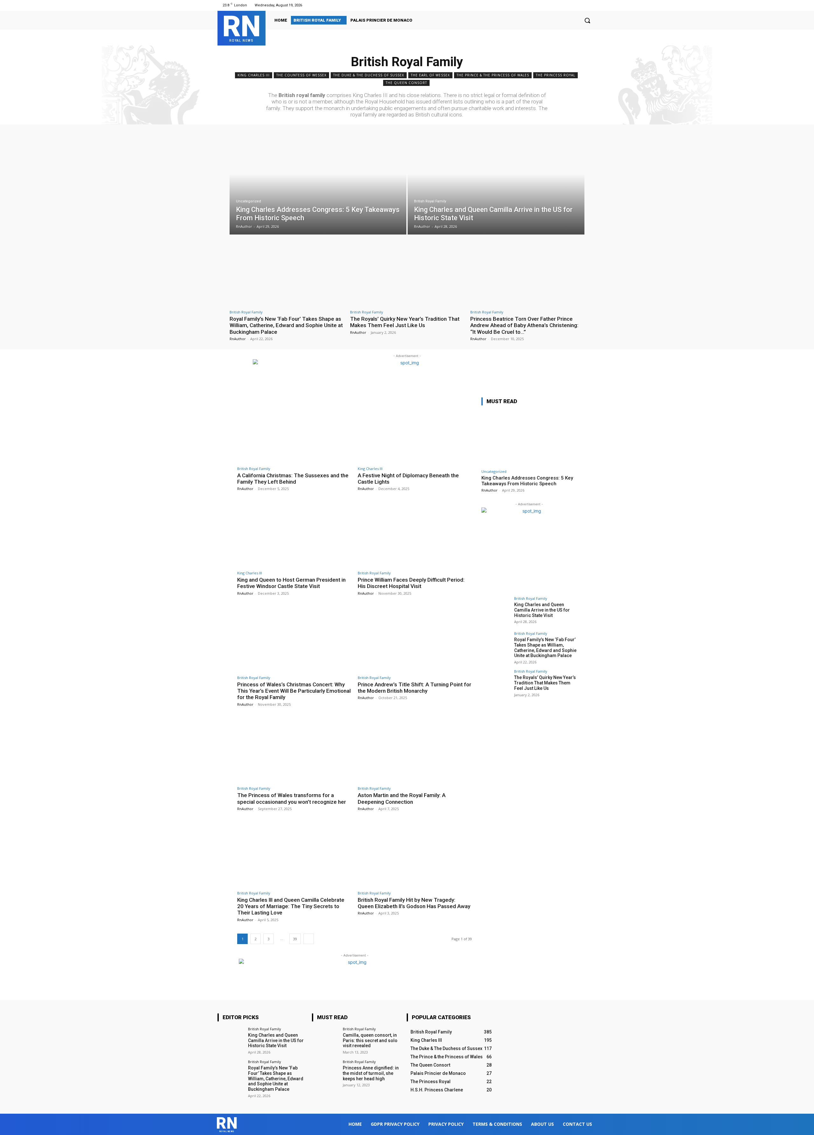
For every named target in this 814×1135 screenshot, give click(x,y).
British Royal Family (430, 201)
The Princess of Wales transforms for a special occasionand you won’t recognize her (291, 798)
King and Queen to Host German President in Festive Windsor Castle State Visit (291, 583)
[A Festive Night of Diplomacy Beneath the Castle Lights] (415, 430)
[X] (585, 5)
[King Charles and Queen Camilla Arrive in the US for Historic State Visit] (496, 184)
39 (295, 938)
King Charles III (254, 75)
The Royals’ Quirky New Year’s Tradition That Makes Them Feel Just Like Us (404, 322)
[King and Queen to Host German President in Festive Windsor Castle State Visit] (294, 534)
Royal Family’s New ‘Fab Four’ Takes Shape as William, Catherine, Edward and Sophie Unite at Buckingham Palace (286, 325)
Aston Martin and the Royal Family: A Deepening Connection (401, 798)
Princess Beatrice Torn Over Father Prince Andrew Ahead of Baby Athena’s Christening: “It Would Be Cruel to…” (524, 325)
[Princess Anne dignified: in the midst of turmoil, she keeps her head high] (325, 1073)
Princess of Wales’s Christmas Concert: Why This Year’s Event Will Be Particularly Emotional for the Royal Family (294, 691)
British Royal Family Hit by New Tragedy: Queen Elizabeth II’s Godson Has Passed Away (414, 903)
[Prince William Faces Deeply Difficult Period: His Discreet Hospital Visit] (415, 534)
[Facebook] (568, 5)
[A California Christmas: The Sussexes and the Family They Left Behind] (294, 430)
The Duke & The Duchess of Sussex (368, 75)
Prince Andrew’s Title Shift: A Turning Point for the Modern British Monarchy (414, 687)
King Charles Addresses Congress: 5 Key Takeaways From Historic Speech (527, 481)
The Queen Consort (406, 83)
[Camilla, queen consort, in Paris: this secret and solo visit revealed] (325, 1040)
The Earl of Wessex (430, 75)
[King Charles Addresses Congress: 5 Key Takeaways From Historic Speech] (318, 184)
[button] (587, 20)
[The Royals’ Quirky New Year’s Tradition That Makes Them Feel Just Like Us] (407, 273)
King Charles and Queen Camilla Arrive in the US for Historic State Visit (542, 610)
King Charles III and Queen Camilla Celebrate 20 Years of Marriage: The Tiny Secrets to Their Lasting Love (290, 906)
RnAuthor (238, 338)
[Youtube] (593, 5)
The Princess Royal (555, 75)
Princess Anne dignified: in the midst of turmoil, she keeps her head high (371, 1073)
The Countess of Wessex (301, 75)
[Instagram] (576, 5)
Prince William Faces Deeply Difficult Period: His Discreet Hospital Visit (411, 583)
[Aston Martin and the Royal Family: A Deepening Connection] (415, 750)
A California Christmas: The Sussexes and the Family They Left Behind (292, 478)
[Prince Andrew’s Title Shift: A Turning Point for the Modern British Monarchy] (415, 639)
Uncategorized (248, 201)
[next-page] (308, 939)
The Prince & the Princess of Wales (493, 75)
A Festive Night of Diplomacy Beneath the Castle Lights (408, 478)
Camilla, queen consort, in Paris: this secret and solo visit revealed (370, 1040)
